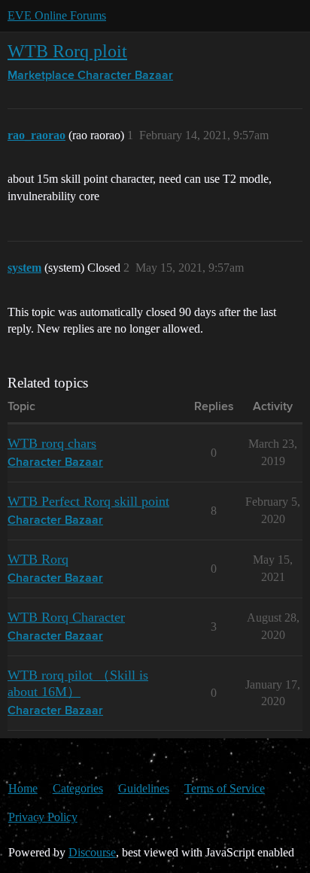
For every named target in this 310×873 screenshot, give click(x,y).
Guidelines (143, 788)
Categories (78, 788)
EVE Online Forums (57, 15)
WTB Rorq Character (66, 617)
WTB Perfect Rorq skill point (88, 501)
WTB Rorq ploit (67, 51)
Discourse (92, 852)
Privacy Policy (43, 817)
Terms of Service (224, 788)
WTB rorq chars (52, 443)
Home (23, 788)
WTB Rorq (38, 559)
